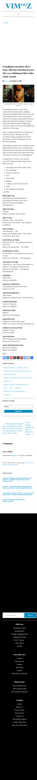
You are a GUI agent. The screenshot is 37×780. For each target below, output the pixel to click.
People (19, 670)
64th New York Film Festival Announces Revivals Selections (14, 500)
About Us (19, 707)
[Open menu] (18, 14)
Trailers (19, 664)
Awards (6, 22)
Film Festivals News (19, 686)
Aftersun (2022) (22, 367)
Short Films (19, 643)
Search (30, 615)
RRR (11, 388)
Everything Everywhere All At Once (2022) (18, 378)
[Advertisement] (18, 44)
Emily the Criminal (10, 374)
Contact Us (19, 716)
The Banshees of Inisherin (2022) (14, 391)
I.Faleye (7, 81)
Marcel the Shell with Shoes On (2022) (16, 384)
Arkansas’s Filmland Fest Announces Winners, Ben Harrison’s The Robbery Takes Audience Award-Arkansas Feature (17, 479)
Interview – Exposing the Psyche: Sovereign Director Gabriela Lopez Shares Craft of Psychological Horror (17, 487)
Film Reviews (19, 661)
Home (19, 704)
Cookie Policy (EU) (19, 722)
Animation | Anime (19, 628)
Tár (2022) (17, 388)
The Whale (7, 395)
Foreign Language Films (19, 634)
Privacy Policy (20, 710)
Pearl (5, 388)
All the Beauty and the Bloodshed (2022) (17, 371)
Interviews (19, 667)
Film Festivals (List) (19, 689)
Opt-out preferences (19, 725)
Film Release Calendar (19, 673)
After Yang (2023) (9, 367)
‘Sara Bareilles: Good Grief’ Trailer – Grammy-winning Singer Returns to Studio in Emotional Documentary (18, 493)
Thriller (19, 646)
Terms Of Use (19, 713)
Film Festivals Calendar (19, 692)
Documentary (19, 631)
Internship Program (20, 719)
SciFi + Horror (19, 640)
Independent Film (19, 637)
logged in (15, 455)
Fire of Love (7, 381)
